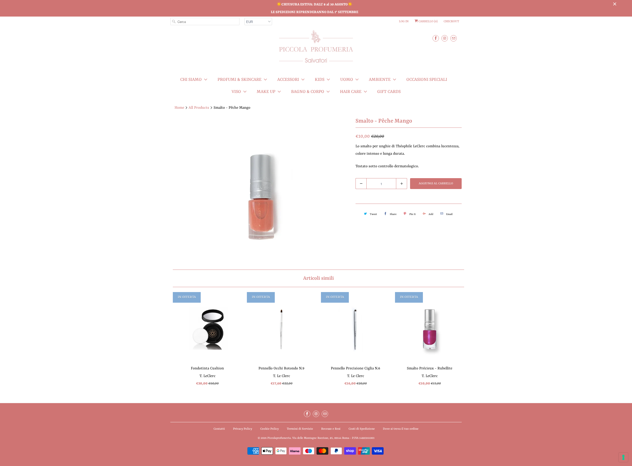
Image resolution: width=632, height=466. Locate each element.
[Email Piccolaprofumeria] (453, 38)
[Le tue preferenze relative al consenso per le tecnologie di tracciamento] (623, 457)
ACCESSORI (288, 79)
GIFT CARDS (389, 91)
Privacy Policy (242, 429)
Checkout (451, 21)
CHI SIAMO (191, 79)
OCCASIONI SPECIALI (426, 79)
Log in (404, 21)
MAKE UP (266, 91)
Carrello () (428, 21)
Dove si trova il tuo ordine (400, 429)
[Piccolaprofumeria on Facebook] (436, 38)
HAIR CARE (350, 91)
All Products (199, 108)
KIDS (319, 79)
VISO (236, 91)
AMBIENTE (380, 79)
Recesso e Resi (330, 429)
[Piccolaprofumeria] (316, 49)
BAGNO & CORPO (307, 91)
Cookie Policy (269, 429)
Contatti (219, 429)
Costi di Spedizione (362, 429)
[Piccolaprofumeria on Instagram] (444, 38)
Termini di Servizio (300, 429)
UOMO (346, 79)
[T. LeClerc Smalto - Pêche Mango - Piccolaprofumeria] (260, 191)
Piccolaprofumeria (279, 438)
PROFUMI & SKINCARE (239, 79)
